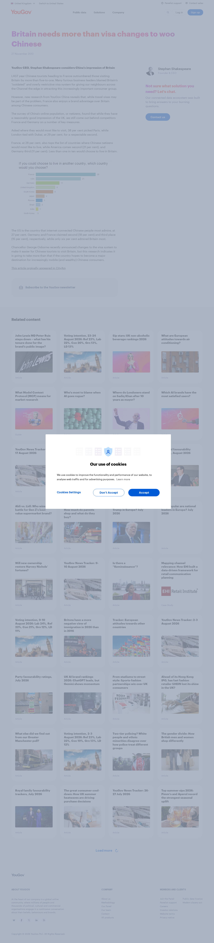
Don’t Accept (109, 492)
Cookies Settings (69, 492)
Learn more (123, 479)
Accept (144, 492)
